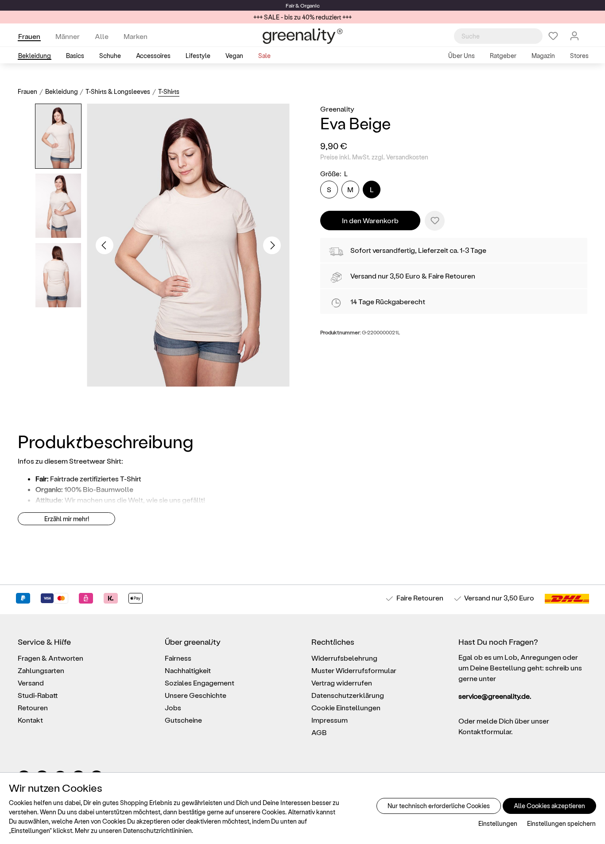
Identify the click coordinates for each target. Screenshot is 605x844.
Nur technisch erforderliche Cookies (439, 805)
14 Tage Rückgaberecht (387, 301)
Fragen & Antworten (50, 658)
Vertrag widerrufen (341, 682)
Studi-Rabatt (38, 695)
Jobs (173, 707)
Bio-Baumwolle (108, 489)
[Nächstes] (272, 245)
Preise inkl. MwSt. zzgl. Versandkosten (374, 157)
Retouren (33, 707)
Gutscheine (183, 720)
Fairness (178, 658)
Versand (363, 275)
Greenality (337, 109)
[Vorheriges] (104, 245)
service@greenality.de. (494, 696)
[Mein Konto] (574, 35)
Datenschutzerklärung (347, 695)
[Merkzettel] (553, 35)
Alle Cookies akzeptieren (549, 805)
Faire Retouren (451, 275)
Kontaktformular (484, 731)
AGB (319, 732)
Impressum (329, 720)
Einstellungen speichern (561, 823)
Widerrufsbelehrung (344, 658)
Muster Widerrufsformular (353, 670)
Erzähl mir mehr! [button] (66, 519)
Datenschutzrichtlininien (157, 830)
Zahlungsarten (41, 670)
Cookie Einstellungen (345, 707)
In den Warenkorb (370, 220)
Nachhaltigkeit (188, 670)
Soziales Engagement (199, 682)
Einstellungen (497, 823)
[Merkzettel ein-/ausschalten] (435, 221)
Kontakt (30, 720)
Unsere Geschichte (195, 695)
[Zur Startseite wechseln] (302, 36)
